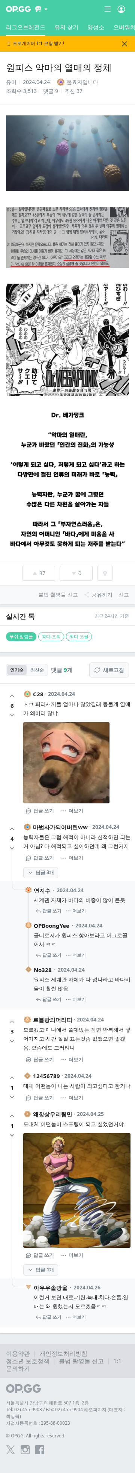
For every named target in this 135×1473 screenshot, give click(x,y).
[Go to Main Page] (18, 9)
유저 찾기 (66, 27)
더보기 (76, 810)
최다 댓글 (78, 636)
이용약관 (18, 1353)
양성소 (95, 27)
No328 (43, 970)
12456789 (46, 1076)
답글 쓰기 (43, 810)
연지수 (42, 890)
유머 (11, 81)
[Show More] (41, 8)
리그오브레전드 (25, 27)
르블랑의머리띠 (52, 1019)
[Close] (124, 43)
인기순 (17, 670)
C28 (38, 694)
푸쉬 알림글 (21, 636)
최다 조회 (51, 636)
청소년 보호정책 (28, 1361)
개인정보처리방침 (63, 1353)
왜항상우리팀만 (52, 1114)
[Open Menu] (121, 8)
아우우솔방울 (51, 1287)
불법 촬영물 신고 (81, 1361)
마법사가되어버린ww (60, 827)
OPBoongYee (51, 925)
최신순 (37, 670)
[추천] (12, 696)
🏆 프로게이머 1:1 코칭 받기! (35, 43)
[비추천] (12, 715)
